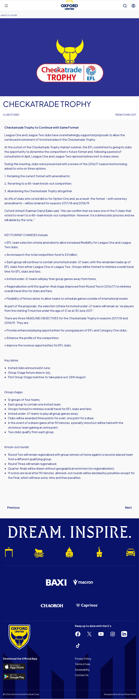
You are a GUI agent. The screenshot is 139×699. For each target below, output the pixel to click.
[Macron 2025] (83, 582)
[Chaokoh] (52, 605)
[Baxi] (56, 582)
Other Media (130, 694)
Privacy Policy (83, 658)
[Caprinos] (87, 605)
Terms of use (82, 664)
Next (128, 507)
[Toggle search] (125, 5)
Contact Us (82, 675)
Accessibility (82, 669)
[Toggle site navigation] (6, 5)
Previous (13, 507)
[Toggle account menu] (133, 6)
